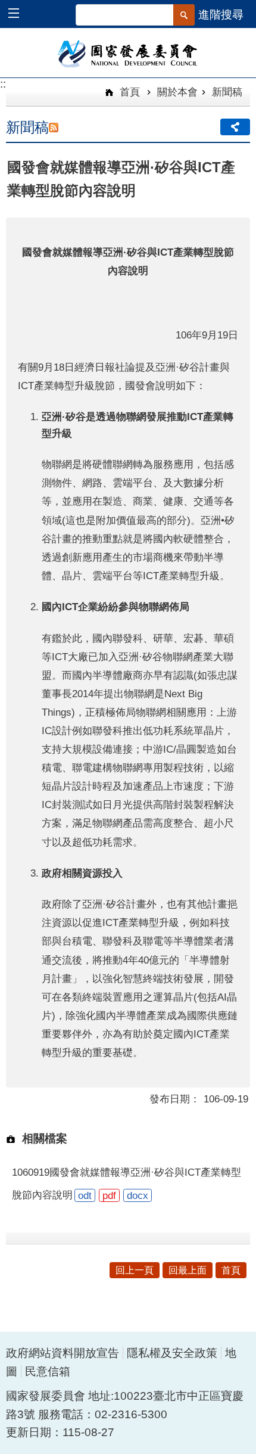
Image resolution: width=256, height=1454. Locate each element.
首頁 (128, 92)
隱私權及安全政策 (172, 1353)
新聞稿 (227, 92)
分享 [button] (235, 127)
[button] (19, 14)
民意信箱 (47, 1371)
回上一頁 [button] (134, 1270)
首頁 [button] (231, 1270)
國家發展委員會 (128, 53)
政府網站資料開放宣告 (62, 1353)
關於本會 (177, 92)
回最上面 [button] (187, 1270)
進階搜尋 (220, 14)
